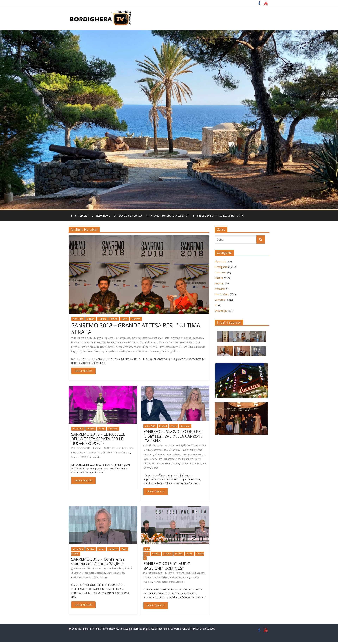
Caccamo (146, 337)
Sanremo (135, 318)
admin (99, 337)
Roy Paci (104, 351)
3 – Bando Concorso (128, 215)
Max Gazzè (194, 342)
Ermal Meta (121, 342)
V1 (216, 305)
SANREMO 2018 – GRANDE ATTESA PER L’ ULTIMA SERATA (135, 328)
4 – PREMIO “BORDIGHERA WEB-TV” (167, 215)
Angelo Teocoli (186, 445)
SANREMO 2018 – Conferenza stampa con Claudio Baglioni (98, 561)
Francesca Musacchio (90, 452)
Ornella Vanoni (115, 346)
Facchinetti (175, 454)
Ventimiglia (221, 310)
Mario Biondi (181, 342)
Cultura (90, 318)
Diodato (75, 342)
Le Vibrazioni (150, 342)
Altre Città (78, 318)
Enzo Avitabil (108, 342)
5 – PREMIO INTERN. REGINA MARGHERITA (218, 215)
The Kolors (166, 351)
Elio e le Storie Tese (90, 342)
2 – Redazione (101, 215)
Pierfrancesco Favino (169, 346)
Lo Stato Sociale (166, 342)
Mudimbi (166, 463)
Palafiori (138, 346)
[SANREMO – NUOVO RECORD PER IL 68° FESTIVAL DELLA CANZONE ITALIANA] (175, 388)
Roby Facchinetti (85, 351)
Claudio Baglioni (169, 337)
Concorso (220, 272)
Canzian (156, 337)
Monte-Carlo (222, 294)
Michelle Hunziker (80, 346)
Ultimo (176, 351)
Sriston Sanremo (151, 351)
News (124, 318)
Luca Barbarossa (166, 458)
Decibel (199, 337)
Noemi (103, 346)
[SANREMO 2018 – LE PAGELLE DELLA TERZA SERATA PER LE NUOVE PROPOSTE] (103, 388)
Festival (113, 318)
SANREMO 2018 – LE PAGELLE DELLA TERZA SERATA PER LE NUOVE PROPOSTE (98, 438)
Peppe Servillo (150, 346)
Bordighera (221, 267)
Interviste (220, 288)
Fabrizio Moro (135, 342)
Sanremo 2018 (134, 351)
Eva (151, 454)
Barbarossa (124, 337)
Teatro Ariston (94, 456)
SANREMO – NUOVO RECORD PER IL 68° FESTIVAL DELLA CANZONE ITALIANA (173, 436)
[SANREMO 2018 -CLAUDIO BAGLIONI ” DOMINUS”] (175, 508)
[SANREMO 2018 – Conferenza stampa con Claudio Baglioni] (103, 508)
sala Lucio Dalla (118, 351)
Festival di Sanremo (179, 577)
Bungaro (135, 337)
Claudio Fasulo (186, 337)
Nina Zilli (94, 346)
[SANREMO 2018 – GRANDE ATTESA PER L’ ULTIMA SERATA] (139, 238)
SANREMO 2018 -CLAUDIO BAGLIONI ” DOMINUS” (166, 566)
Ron (97, 351)
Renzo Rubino (188, 346)
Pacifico (128, 346)
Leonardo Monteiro (192, 454)
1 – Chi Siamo (79, 215)
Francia (219, 283)
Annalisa (112, 337)
